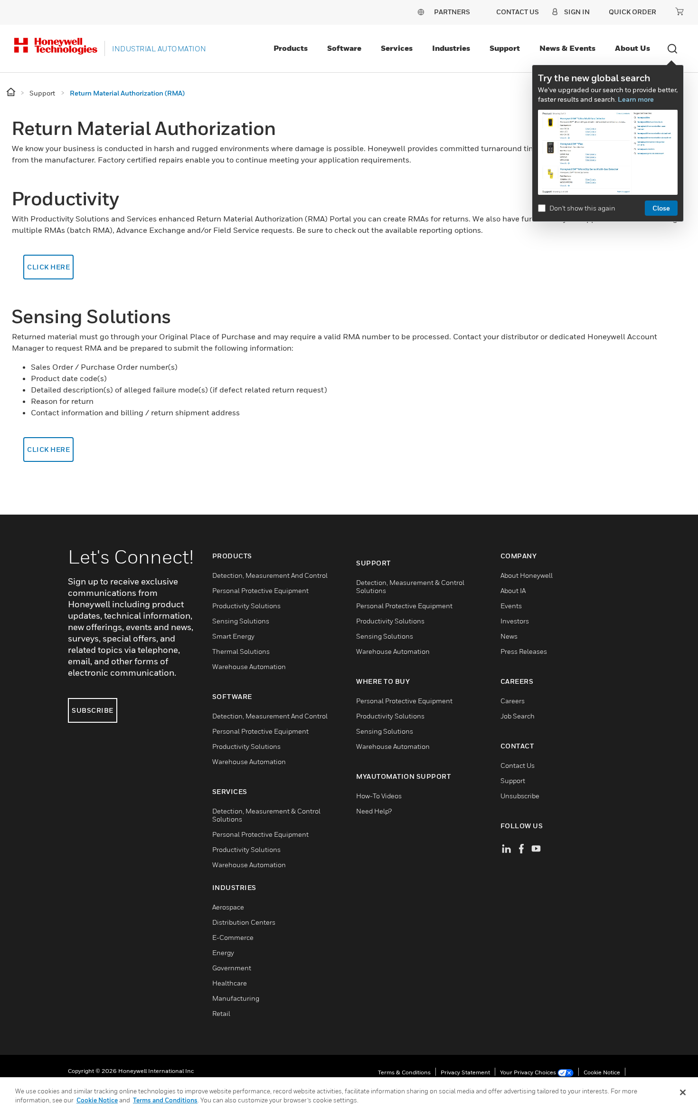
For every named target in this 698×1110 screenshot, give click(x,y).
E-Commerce (233, 937)
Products (291, 48)
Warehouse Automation (249, 666)
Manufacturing (235, 998)
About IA (513, 590)
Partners (452, 12)
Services (397, 48)
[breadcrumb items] (12, 92)
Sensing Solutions (240, 621)
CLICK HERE (48, 267)
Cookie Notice (602, 1072)
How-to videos (379, 796)
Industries (451, 48)
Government (231, 968)
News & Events (567, 48)
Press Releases (523, 651)
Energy (223, 952)
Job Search (517, 716)
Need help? (374, 811)
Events (511, 606)
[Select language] (420, 12)
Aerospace (228, 907)
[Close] (682, 1092)
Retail (221, 1013)
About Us (632, 48)
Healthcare (229, 983)
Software (344, 48)
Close (661, 208)
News (509, 636)
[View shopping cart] (679, 11)
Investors (514, 621)
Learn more (636, 99)
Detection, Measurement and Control (270, 575)
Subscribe (92, 710)
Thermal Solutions (241, 651)
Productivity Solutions (246, 606)
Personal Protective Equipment (260, 590)
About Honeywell (526, 575)
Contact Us (517, 765)
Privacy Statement (465, 1072)
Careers (512, 701)
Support (505, 48)
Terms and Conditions (165, 1100)
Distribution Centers (243, 922)
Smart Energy (233, 636)
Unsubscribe (519, 796)
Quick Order (632, 12)
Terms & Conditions (404, 1072)
